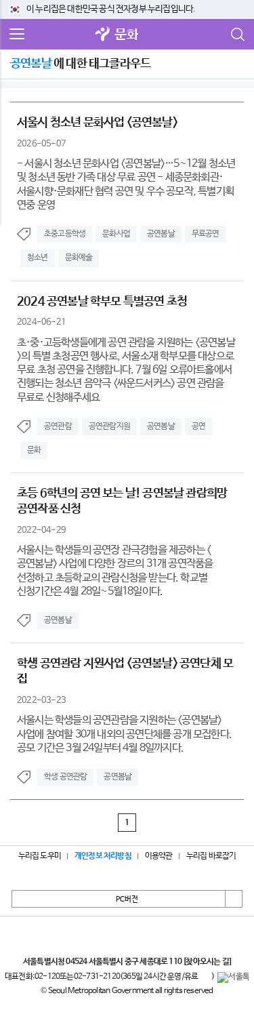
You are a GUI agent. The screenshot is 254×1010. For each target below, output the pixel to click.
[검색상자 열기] (237, 34)
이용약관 (159, 856)
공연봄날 (161, 234)
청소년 (37, 257)
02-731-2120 (97, 977)
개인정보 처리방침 (103, 856)
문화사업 (116, 234)
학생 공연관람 (65, 777)
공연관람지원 (109, 426)
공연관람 (58, 426)
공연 (198, 426)
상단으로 (233, 899)
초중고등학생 (64, 234)
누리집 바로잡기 (211, 856)
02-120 (47, 977)
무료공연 (205, 234)
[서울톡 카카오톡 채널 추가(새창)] (233, 977)
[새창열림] (102, 35)
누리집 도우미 (39, 856)
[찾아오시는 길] (207, 962)
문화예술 (79, 257)
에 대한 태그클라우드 (80, 63)
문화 (125, 35)
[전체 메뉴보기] (17, 34)
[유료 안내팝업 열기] (204, 977)
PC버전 (127, 899)
